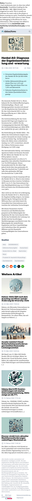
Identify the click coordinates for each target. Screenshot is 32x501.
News (4, 254)
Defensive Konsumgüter (10, 248)
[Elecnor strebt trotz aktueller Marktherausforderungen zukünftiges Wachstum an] (16, 425)
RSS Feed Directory (8, 496)
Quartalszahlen (19, 261)
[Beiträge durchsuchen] (30, 31)
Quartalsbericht (7, 261)
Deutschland (24, 248)
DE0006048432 (13, 244)
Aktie (4, 244)
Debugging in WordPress (11, 19)
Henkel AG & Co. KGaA (9, 251)
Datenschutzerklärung (23, 495)
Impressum (20, 498)
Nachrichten (22, 251)
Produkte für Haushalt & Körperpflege (14, 257)
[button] (3, 266)
